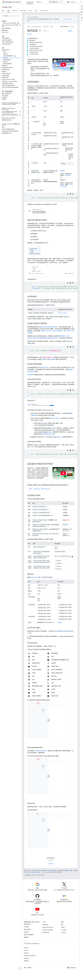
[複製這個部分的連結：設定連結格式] (38, 297)
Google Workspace (36, 26)
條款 (25, 967)
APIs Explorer (46, 932)
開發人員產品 (27, 929)
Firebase (26, 953)
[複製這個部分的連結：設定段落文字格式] (42, 496)
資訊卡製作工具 (44, 10)
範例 (30, 10)
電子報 (62, 927)
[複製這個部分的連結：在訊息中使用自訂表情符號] (48, 324)
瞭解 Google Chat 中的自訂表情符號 (52, 331)
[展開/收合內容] (38, 38)
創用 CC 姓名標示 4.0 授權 (50, 870)
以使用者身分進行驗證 (48, 434)
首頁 (28, 26)
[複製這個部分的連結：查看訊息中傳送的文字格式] (48, 220)
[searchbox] (11, 15)
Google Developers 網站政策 (33, 872)
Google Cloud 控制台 (48, 930)
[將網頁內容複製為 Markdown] (44, 30)
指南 (8, 10)
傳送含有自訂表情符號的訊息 (49, 327)
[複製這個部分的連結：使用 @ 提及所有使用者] (42, 442)
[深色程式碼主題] (70, 194)
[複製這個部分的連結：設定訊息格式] (40, 82)
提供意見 (70, 31)
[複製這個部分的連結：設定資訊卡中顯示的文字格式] (54, 464)
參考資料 (14, 10)
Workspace (16, 2)
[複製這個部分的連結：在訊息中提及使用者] (43, 364)
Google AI (26, 958)
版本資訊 (29, 34)
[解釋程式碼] (67, 194)
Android (26, 947)
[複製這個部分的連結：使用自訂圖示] (36, 803)
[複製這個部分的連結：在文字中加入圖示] (42, 628)
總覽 (3, 10)
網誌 (62, 924)
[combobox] (56, 1)
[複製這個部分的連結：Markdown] (35, 574)
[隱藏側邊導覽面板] (19, 968)
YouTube (63, 932)
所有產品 (26, 960)
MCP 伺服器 (23, 10)
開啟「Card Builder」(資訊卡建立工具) (39, 489)
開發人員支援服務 (28, 934)
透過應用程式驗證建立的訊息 (49, 338)
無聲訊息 (30, 374)
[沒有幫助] (73, 26)
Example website (62, 313)
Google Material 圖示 (40, 750)
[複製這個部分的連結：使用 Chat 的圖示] (39, 643)
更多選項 (38, 2)
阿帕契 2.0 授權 (68, 870)
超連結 (66, 524)
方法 (58, 437)
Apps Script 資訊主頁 (48, 927)
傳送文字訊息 (45, 367)
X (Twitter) (64, 930)
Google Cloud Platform (30, 955)
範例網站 (62, 170)
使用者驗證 (62, 336)
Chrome (26, 950)
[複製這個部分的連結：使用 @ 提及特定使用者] (42, 379)
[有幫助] (70, 26)
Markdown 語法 (34, 577)
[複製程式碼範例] (73, 194)
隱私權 (29, 967)
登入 (81, 2)
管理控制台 (45, 924)
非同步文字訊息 (54, 418)
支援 (35, 10)
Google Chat (29, 2)
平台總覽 (26, 926)
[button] (10, 28)
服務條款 (26, 937)
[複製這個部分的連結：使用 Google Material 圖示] (44, 747)
